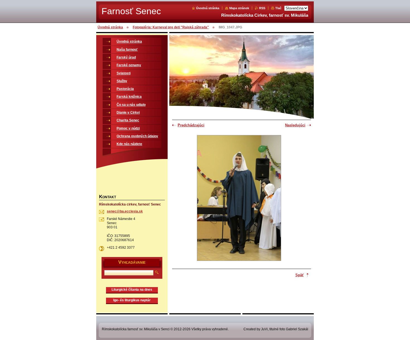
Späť (299, 275)
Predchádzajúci (191, 125)
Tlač (278, 8)
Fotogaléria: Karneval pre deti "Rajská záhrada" (171, 27)
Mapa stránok (239, 8)
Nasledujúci (295, 125)
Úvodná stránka (207, 8)
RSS (262, 8)
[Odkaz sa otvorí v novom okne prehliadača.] (239, 198)
